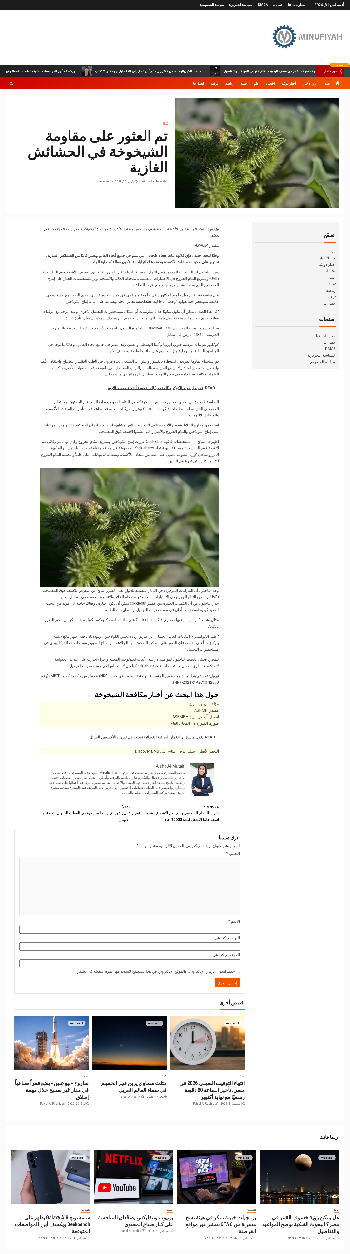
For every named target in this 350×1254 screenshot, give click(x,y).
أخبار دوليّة (289, 83)
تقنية (243, 83)
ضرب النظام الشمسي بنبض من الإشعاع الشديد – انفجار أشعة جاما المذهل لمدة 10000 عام (175, 813)
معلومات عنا (296, 5)
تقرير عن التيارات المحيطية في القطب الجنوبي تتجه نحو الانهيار (86, 813)
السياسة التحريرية (241, 5)
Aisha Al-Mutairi (152, 181)
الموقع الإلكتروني (226, 955)
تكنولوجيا (251, 1209)
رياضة (229, 83)
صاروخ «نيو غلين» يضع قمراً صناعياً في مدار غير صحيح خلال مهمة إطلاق (52, 1090)
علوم (165, 122)
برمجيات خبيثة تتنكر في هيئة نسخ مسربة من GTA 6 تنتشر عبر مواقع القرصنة (220, 1224)
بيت (327, 83)
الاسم (234, 921)
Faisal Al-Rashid (203, 1103)
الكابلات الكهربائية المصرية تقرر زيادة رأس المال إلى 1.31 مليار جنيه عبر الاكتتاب (189, 71)
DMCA (263, 5)
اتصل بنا (277, 5)
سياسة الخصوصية (212, 5)
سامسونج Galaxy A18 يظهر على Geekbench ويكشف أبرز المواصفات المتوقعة (52, 1224)
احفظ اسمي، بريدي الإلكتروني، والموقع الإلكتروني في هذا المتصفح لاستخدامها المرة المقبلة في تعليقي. (156, 971)
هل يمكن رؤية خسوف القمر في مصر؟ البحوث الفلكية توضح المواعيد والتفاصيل (300, 1224)
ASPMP (201, 710)
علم (256, 83)
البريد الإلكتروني (226, 938)
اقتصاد (270, 83)
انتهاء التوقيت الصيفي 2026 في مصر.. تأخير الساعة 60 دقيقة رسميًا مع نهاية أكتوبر (212, 1090)
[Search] (11, 83)
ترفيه (214, 83)
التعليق (233, 853)
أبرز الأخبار (310, 83)
